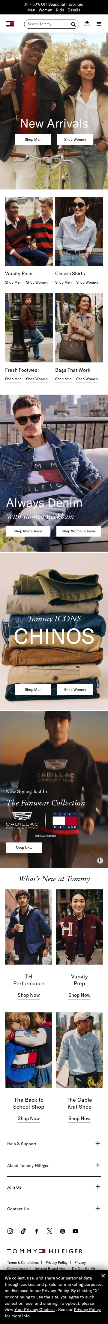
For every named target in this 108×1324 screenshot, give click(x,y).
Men (31, 10)
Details (74, 10)
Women (45, 10)
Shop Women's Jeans (79, 531)
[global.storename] (10, 23)
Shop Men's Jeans (28, 531)
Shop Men (33, 139)
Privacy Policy (57, 1262)
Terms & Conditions (23, 1262)
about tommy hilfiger (28, 1165)
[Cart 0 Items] (87, 23)
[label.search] (51, 24)
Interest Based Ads (50, 1268)
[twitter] (49, 1232)
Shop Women (75, 139)
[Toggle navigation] (99, 24)
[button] (100, 861)
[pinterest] (62, 1232)
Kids (60, 10)
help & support (21, 1144)
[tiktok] (23, 1232)
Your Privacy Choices (34, 1309)
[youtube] (75, 1232)
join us (14, 1187)
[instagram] (10, 1232)
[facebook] (36, 1232)
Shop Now (24, 847)
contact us (18, 1209)
